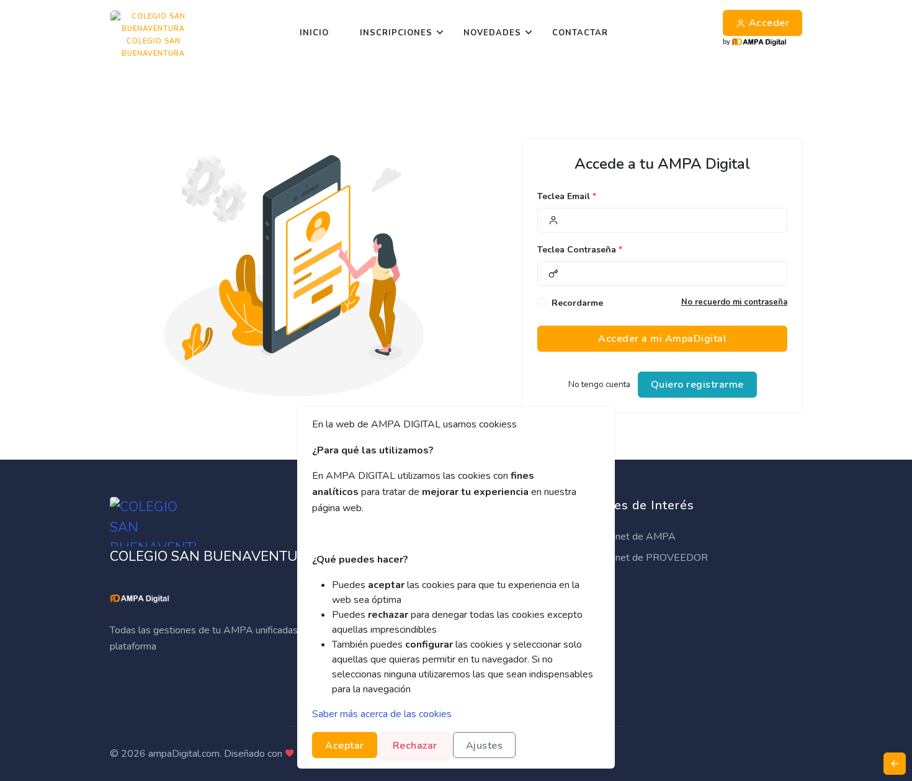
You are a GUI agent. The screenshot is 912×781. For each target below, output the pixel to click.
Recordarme (577, 303)
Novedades (492, 32)
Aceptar (344, 745)
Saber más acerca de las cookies (382, 714)
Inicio (314, 32)
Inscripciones (396, 32)
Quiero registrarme (697, 384)
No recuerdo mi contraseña (734, 302)
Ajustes (484, 745)
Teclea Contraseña (579, 250)
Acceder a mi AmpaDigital (662, 339)
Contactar (580, 32)
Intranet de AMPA (635, 536)
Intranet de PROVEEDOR (651, 558)
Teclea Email (566, 196)
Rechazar (415, 745)
